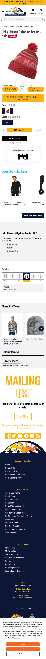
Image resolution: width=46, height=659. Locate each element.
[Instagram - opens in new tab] (20, 436)
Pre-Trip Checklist (13, 526)
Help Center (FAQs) (13, 478)
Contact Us (10, 468)
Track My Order (12, 554)
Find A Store (33, 13)
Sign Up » (23, 416)
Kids (18, 26)
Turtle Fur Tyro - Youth (34, 339)
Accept (23, 644)
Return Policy (11, 471)
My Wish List (10, 551)
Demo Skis (10, 519)
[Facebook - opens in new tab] (8, 436)
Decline (23, 649)
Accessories (25, 26)
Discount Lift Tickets (14, 509)
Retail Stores (10, 496)
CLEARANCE (11, 26)
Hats (31, 26)
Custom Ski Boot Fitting (15, 513)
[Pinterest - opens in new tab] (26, 436)
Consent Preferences (23, 608)
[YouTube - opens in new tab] (32, 436)
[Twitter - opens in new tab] (14, 436)
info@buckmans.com (23, 585)
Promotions (10, 564)
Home (4, 26)
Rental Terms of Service (15, 506)
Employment (10, 533)
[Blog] (38, 436)
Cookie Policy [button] (10, 635)
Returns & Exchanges (14, 558)
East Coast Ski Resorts (15, 529)
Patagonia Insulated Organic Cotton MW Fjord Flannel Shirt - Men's (12, 341)
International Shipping (14, 571)
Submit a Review (11, 361)
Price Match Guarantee (15, 474)
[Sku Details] (20, 143)
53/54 (7, 122)
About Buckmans (12, 493)
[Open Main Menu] (3, 11)
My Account (10, 548)
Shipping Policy (12, 568)
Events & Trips (11, 523)
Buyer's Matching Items (14, 171)
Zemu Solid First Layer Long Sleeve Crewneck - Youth (15, 203)
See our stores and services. (23, 598)
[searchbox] (42, 19)
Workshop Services (13, 499)
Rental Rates (10, 503)
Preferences (23, 654)
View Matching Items (33, 215)
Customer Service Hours (23, 591)
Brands (8, 561)
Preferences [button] (16, 638)
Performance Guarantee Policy (18, 516)
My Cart (41, 13)
